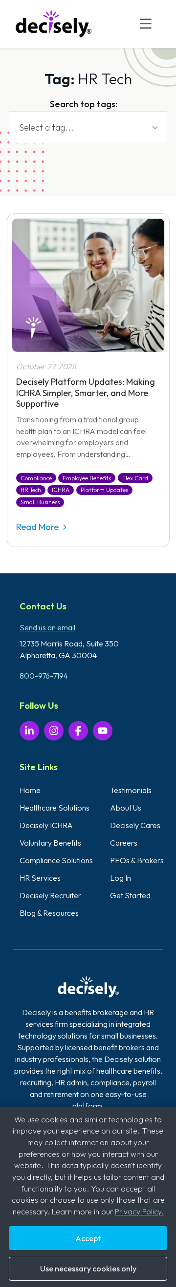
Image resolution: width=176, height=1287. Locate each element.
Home (30, 790)
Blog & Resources (49, 913)
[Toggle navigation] (146, 24)
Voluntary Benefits (50, 843)
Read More (38, 526)
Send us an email (47, 627)
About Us (125, 808)
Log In (120, 878)
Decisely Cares (135, 825)
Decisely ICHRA (46, 825)
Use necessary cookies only (88, 1268)
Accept (88, 1238)
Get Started (130, 895)
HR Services (40, 878)
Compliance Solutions (56, 860)
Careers (123, 843)
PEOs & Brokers (137, 860)
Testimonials (131, 790)
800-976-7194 (44, 676)
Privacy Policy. (139, 1211)
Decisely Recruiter (50, 895)
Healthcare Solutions (54, 808)
